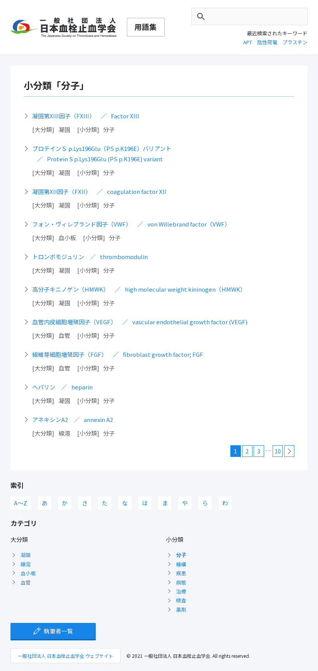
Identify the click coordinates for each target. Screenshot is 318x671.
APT (247, 42)
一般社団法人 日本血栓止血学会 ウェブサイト (65, 655)
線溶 (26, 564)
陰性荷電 (267, 42)
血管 (26, 582)
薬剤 (181, 609)
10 (278, 451)
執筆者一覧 (58, 631)
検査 (181, 600)
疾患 (181, 573)
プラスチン (295, 42)
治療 (181, 591)
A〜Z (20, 503)
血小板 (28, 573)
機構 (181, 564)
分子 (181, 555)
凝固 (26, 555)
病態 (181, 582)
